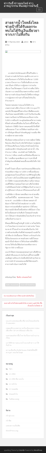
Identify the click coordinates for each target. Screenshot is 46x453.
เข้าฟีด (8, 420)
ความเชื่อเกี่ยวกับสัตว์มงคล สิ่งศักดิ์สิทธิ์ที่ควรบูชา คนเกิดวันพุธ (21, 351)
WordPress (38, 450)
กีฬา (11, 369)
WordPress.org (12, 430)
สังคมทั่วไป (13, 394)
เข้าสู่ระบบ (10, 415)
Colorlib (22, 450)
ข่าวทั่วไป (13, 384)
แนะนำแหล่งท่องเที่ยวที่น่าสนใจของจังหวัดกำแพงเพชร (22, 322)
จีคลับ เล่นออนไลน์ (12, 285)
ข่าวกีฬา (12, 374)
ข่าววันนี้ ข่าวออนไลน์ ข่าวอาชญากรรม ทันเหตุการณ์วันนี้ (21, 4)
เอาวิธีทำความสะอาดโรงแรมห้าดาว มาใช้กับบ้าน (22, 344)
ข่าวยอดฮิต (13, 389)
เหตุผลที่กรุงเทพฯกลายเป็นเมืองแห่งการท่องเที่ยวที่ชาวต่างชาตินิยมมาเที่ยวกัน (22, 329)
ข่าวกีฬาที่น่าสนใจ (16, 379)
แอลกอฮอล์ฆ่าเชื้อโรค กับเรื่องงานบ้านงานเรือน (22, 336)
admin (26, 42)
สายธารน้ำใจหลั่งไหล (28, 285)
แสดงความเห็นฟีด (13, 425)
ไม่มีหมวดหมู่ (14, 399)
